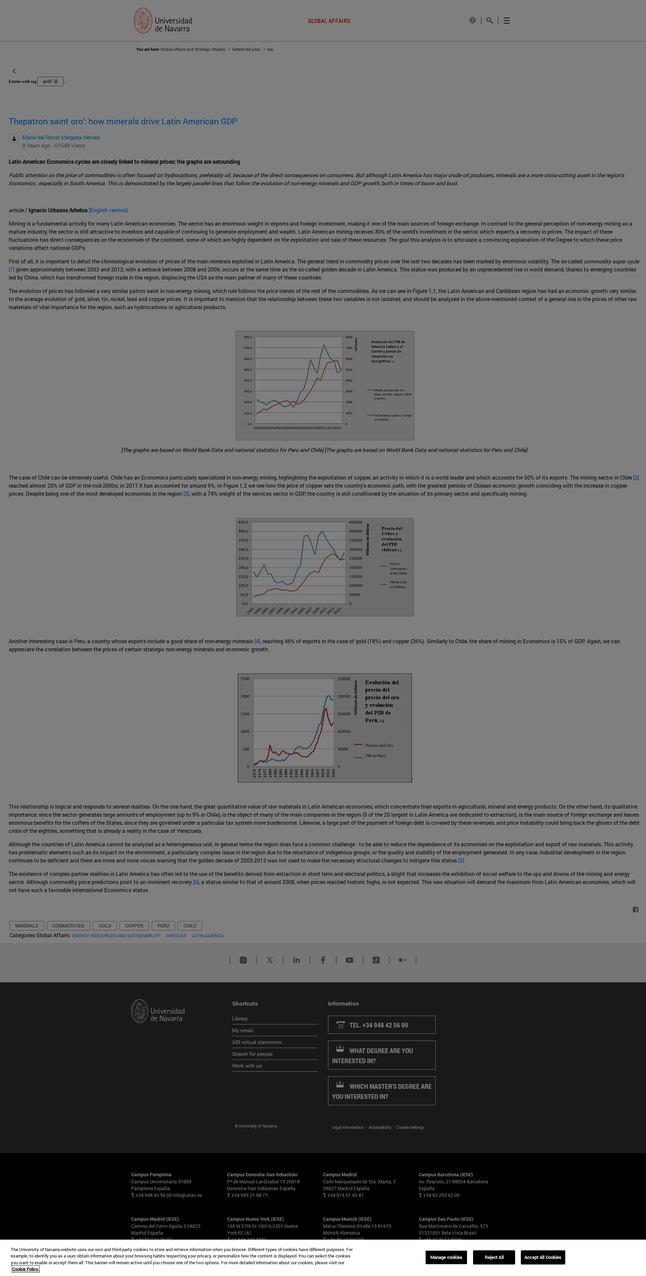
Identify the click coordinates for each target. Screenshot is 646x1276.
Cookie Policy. (25, 1269)
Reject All (494, 1257)
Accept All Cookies (543, 1257)
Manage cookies (446, 1257)
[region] (323, 1258)
